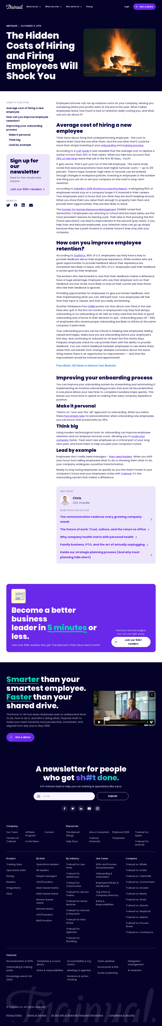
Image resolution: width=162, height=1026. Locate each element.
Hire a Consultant (99, 832)
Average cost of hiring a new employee (25, 110)
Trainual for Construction (73, 884)
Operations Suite (16, 870)
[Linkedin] (81, 808)
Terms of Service (36, 1015)
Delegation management (136, 963)
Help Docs (72, 841)
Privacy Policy (14, 1015)
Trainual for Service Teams (77, 893)
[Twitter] (73, 808)
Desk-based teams (47, 887)
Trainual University (94, 839)
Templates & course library (48, 963)
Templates (118, 838)
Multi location (44, 920)
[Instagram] (97, 808)
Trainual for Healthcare (73, 875)
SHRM (91, 306)
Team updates (106, 961)
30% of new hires (67, 158)
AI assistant (134, 970)
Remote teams (44, 908)
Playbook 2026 (120, 832)
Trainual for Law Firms (75, 866)
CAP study (83, 151)
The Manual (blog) (73, 834)
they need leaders (120, 456)
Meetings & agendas (79, 970)
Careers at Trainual (12, 839)
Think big (14, 140)
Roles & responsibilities (50, 970)
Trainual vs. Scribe (136, 870)
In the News (32, 841)
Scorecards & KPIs (107, 967)
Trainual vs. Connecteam (140, 882)
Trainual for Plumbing (73, 939)
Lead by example (20, 145)
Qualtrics (79, 255)
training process (132, 145)
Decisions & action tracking (77, 978)
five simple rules (74, 416)
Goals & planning (107, 972)
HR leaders (42, 870)
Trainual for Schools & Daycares (78, 912)
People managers (46, 876)
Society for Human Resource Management (89, 209)
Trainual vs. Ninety (136, 893)
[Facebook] (64, 808)
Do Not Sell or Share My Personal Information (77, 1015)
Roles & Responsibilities (105, 903)
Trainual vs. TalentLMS (138, 876)
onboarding (108, 145)
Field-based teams (47, 893)
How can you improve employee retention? (27, 119)
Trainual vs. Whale (136, 864)
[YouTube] (89, 808)
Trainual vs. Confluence (139, 932)
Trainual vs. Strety (136, 899)
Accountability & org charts (79, 963)
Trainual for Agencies (73, 930)
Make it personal (19, 135)
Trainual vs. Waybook (138, 911)
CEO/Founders (44, 882)
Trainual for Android (142, 843)
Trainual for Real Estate (75, 921)
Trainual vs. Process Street (137, 924)
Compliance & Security (121, 1015)
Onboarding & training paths (19, 968)
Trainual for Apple (142, 834)
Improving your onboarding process (24, 128)
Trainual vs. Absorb (137, 905)
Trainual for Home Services (76, 903)
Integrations (13, 887)
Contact (49, 832)
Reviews (11, 882)
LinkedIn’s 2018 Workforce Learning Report (100, 189)
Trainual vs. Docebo (137, 887)
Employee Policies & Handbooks (107, 884)
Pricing (10, 876)
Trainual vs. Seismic (137, 917)
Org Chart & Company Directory (107, 893)
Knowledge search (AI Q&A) (19, 978)
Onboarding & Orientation (104, 875)
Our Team (12, 832)
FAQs (9, 893)
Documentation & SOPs (19, 961)
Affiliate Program (30, 834)
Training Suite (14, 864)
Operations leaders (47, 864)
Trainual (126, 473)
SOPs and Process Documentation (106, 866)
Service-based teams (44, 901)
